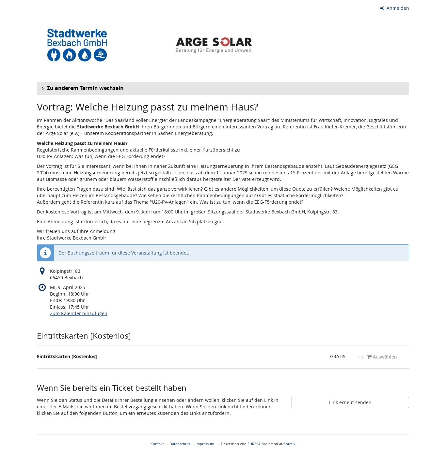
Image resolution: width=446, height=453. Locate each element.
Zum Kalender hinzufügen (78, 313)
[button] (223, 88)
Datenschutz (179, 443)
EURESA (254, 443)
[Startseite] (171, 44)
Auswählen (384, 357)
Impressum (205, 443)
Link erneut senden (350, 402)
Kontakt (157, 443)
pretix (290, 443)
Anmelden (397, 8)
